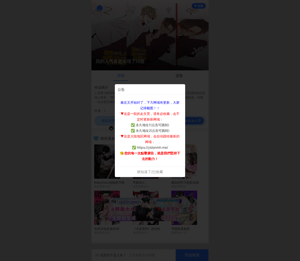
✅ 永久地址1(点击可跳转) (150, 125)
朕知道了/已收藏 (150, 172)
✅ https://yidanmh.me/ (150, 147)
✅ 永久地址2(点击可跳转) (150, 130)
